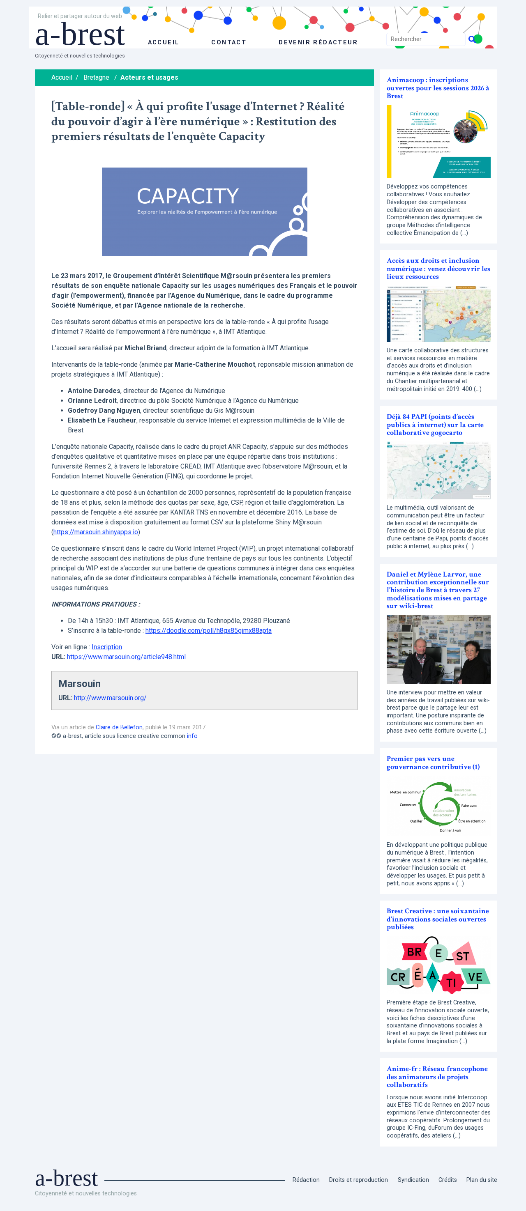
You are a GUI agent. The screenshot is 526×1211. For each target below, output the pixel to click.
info (192, 736)
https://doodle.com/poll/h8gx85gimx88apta (208, 630)
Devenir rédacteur (318, 42)
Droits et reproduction (358, 1180)
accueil (164, 42)
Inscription (107, 647)
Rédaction (306, 1180)
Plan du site (481, 1180)
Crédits (447, 1180)
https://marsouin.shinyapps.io (95, 532)
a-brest (80, 34)
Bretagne (96, 77)
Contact (229, 42)
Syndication (413, 1180)
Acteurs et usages (149, 77)
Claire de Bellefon (119, 727)
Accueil (61, 77)
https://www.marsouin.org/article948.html (126, 657)
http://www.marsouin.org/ (110, 698)
